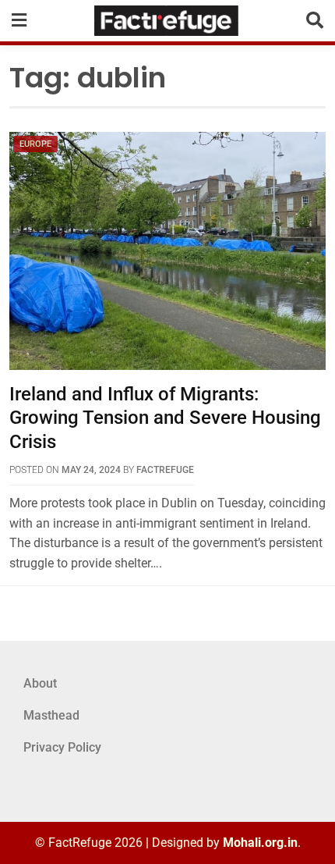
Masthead (51, 715)
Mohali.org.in (260, 842)
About (40, 683)
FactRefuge (165, 469)
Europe (35, 144)
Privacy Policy (62, 747)
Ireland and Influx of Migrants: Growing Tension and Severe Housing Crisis (165, 418)
